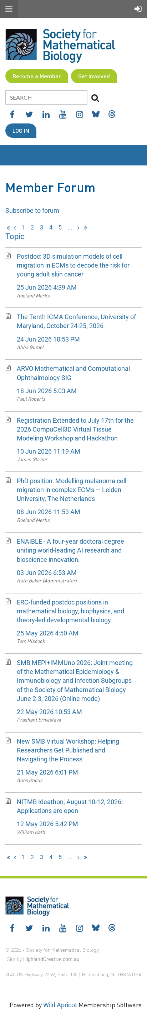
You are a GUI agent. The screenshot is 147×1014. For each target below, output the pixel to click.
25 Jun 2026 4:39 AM (47, 287)
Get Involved (94, 76)
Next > (78, 227)
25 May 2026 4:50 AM (47, 633)
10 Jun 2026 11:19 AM (48, 451)
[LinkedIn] (46, 114)
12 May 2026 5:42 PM (47, 824)
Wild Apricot (60, 1005)
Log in (20, 130)
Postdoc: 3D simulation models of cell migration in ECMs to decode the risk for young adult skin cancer (73, 265)
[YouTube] (63, 114)
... (70, 227)
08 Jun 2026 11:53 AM (48, 512)
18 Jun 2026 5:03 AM (47, 391)
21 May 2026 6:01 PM (47, 772)
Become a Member (36, 76)
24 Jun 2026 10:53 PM (48, 339)
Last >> (85, 227)
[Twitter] (29, 114)
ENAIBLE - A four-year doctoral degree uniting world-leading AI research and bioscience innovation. (70, 550)
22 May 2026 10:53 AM (49, 711)
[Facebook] (12, 114)
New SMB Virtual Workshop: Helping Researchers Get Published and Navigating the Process (68, 750)
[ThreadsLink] (112, 114)
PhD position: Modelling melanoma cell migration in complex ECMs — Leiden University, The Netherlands (71, 489)
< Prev (15, 227)
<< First (8, 227)
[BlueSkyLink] (96, 114)
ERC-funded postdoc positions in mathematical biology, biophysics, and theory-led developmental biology (70, 611)
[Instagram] (79, 114)
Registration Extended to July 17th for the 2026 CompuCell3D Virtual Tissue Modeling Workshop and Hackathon (75, 429)
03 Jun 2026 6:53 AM (47, 572)
